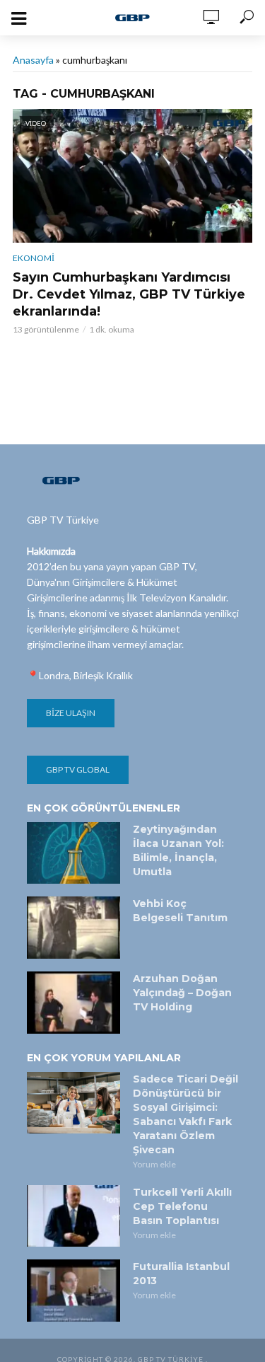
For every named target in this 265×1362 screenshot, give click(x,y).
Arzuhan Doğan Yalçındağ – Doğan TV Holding (182, 992)
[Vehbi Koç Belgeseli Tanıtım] (73, 927)
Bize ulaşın (70, 713)
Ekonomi (33, 258)
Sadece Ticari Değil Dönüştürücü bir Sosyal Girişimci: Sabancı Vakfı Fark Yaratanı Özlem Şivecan (185, 1114)
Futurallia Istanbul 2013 (181, 1273)
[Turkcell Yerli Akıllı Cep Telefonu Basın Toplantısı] (73, 1216)
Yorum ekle (154, 1164)
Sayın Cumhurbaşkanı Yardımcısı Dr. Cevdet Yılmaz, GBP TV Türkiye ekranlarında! (129, 294)
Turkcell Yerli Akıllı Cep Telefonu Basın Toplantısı (182, 1206)
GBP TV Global (78, 769)
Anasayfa (33, 60)
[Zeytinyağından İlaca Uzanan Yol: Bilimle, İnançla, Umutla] (73, 853)
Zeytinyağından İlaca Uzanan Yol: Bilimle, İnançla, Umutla (178, 850)
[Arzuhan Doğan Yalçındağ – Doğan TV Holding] (73, 1002)
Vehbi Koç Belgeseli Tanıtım (180, 910)
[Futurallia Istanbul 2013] (73, 1290)
